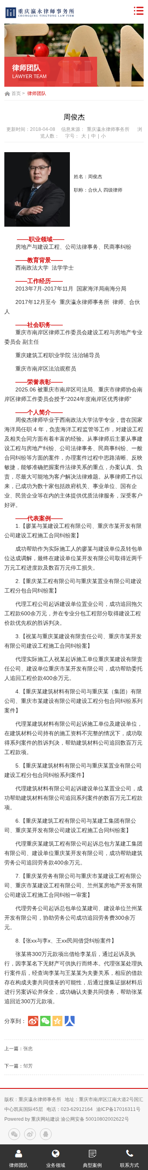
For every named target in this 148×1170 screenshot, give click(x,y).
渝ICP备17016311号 (118, 1109)
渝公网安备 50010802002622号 (95, 1119)
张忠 (28, 1048)
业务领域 (55, 1165)
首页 (16, 93)
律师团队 (36, 93)
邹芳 (28, 1066)
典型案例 (92, 1165)
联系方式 (129, 1165)
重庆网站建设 (45, 1119)
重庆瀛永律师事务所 (108, 129)
